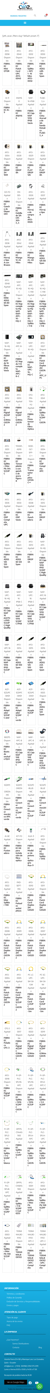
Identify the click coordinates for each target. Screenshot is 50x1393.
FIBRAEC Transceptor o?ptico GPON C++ (31, 474)
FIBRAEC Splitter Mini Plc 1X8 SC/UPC (7, 1251)
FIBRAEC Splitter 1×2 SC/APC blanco (7, 1155)
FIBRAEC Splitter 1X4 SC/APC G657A (42, 415)
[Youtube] (37, 1383)
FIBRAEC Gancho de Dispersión (7, 207)
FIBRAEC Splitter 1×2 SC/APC (42, 1100)
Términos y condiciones (16, 1294)
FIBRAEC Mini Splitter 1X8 (7, 900)
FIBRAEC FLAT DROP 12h (30, 170)
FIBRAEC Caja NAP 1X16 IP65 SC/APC (42, 612)
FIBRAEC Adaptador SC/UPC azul (7, 711)
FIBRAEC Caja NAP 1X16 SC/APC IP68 (19, 617)
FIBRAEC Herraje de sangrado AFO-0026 (31, 213)
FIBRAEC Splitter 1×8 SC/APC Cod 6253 (19, 1206)
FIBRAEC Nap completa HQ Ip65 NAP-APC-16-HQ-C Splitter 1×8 (31, 313)
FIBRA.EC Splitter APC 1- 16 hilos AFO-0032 (31, 72)
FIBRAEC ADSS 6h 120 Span (19, 559)
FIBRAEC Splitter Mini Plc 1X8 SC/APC (42, 1202)
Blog (40, 1347)
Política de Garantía (14, 1297)
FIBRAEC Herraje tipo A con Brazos (7, 258)
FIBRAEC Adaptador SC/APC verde (19, 712)
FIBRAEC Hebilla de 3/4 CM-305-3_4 (19, 215)
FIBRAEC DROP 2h (42, 516)
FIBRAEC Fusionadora (7, 849)
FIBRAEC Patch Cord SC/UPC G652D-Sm (42, 1003)
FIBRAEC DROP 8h (19, 169)
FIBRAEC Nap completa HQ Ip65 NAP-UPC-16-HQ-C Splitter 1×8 (42, 313)
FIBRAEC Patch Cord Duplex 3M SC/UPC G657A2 (19, 998)
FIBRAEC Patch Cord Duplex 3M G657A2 (7, 996)
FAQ (8, 1325)
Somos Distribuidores (20, 1343)
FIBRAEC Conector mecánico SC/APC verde (19, 807)
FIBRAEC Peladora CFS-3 (7, 1042)
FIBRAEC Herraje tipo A (42, 209)
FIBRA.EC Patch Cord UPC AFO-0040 (19, 71)
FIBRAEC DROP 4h (30, 558)
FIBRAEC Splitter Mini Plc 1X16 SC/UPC (31, 1204)
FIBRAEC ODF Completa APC (42, 464)
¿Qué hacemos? (12, 1340)
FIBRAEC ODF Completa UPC (7, 518)
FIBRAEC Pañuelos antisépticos (19, 904)
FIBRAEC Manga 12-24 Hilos (19, 257)
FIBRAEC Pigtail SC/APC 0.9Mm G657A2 (19, 416)
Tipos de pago (12, 1317)
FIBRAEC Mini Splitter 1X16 (42, 854)
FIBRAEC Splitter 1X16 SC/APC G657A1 (19, 1103)
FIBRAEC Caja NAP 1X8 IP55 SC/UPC (31, 757)
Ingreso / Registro (18, 16)
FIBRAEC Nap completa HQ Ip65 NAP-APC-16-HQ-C (19, 311)
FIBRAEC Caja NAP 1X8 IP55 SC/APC (19, 757)
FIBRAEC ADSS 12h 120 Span (7, 560)
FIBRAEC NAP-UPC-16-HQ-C (30, 368)
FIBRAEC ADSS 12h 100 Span (30, 663)
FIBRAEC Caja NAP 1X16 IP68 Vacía (31, 116)
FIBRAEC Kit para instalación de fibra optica (19, 853)
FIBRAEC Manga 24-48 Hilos (31, 257)
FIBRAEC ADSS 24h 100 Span (42, 663)
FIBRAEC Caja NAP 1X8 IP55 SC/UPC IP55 (42, 760)
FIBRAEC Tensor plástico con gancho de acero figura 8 (19, 469)
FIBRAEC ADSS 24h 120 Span (42, 708)
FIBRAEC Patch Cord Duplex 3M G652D (31, 947)
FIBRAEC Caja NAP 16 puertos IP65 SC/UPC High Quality (7, 618)
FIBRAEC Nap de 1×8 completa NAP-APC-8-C (19, 367)
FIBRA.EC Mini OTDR (7, 67)
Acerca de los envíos (15, 1321)
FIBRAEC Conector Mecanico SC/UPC (31, 810)
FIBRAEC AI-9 (7, 110)
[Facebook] (30, 1383)
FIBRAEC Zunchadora (30, 516)
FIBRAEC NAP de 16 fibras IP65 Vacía (7, 363)
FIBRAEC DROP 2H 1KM (7, 170)
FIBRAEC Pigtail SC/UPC (7, 1093)
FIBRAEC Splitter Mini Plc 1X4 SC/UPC (7, 466)
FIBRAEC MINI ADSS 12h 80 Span (42, 256)
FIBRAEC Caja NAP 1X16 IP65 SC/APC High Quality (42, 566)
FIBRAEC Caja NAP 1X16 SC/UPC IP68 (31, 617)
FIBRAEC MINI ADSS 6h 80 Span (7, 299)
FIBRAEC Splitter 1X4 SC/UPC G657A (42, 1155)
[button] (25, 23)
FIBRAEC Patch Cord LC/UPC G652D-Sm (31, 1003)
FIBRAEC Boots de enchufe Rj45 (7, 752)
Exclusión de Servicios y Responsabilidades (23, 1301)
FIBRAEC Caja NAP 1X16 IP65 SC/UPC (7, 664)
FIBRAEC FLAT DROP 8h (42, 170)
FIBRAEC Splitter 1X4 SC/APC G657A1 (31, 1157)
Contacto (15, 1347)
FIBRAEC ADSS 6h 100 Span (19, 662)
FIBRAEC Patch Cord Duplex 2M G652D (31, 902)
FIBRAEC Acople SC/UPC (31, 710)
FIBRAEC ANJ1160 (19, 114)
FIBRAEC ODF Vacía (19, 516)
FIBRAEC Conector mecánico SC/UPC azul (42, 806)
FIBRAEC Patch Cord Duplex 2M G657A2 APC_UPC (42, 366)
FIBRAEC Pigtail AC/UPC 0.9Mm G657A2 (7, 416)
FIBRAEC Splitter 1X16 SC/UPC (31, 1100)
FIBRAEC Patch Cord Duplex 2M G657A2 (7, 949)
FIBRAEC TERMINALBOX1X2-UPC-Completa (42, 1259)
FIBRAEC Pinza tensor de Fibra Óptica (31, 421)
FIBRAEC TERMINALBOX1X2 (19, 1252)
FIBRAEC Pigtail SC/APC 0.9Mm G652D (31, 1048)
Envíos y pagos (13, 1305)
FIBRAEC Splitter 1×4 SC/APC (19, 1151)
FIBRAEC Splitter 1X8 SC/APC (7, 1207)
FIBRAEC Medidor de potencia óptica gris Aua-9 (31, 855)
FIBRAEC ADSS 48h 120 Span (42, 69)
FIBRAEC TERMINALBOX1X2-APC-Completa (31, 1259)
